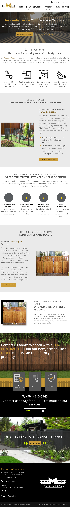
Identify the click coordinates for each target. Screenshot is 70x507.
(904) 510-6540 (61, 2)
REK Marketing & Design (62, 504)
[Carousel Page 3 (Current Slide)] (16, 323)
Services (37, 7)
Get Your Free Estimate (48, 160)
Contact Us (35, 443)
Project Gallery (48, 8)
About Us (28, 8)
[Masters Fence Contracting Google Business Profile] (2, 491)
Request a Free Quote (24, 34)
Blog (58, 7)
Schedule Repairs (8, 285)
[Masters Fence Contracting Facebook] (5, 491)
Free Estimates (33, 410)
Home (20, 7)
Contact (65, 7)
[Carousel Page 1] (12, 323)
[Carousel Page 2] (14, 323)
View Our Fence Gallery (45, 34)
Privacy (3, 496)
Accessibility (12, 496)
